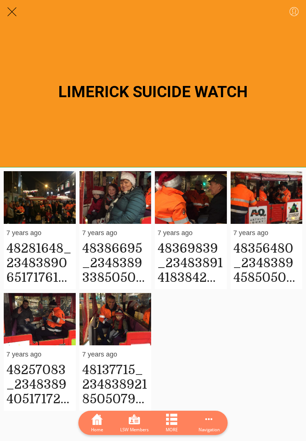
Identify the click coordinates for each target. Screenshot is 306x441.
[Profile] (294, 12)
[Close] (11, 11)
